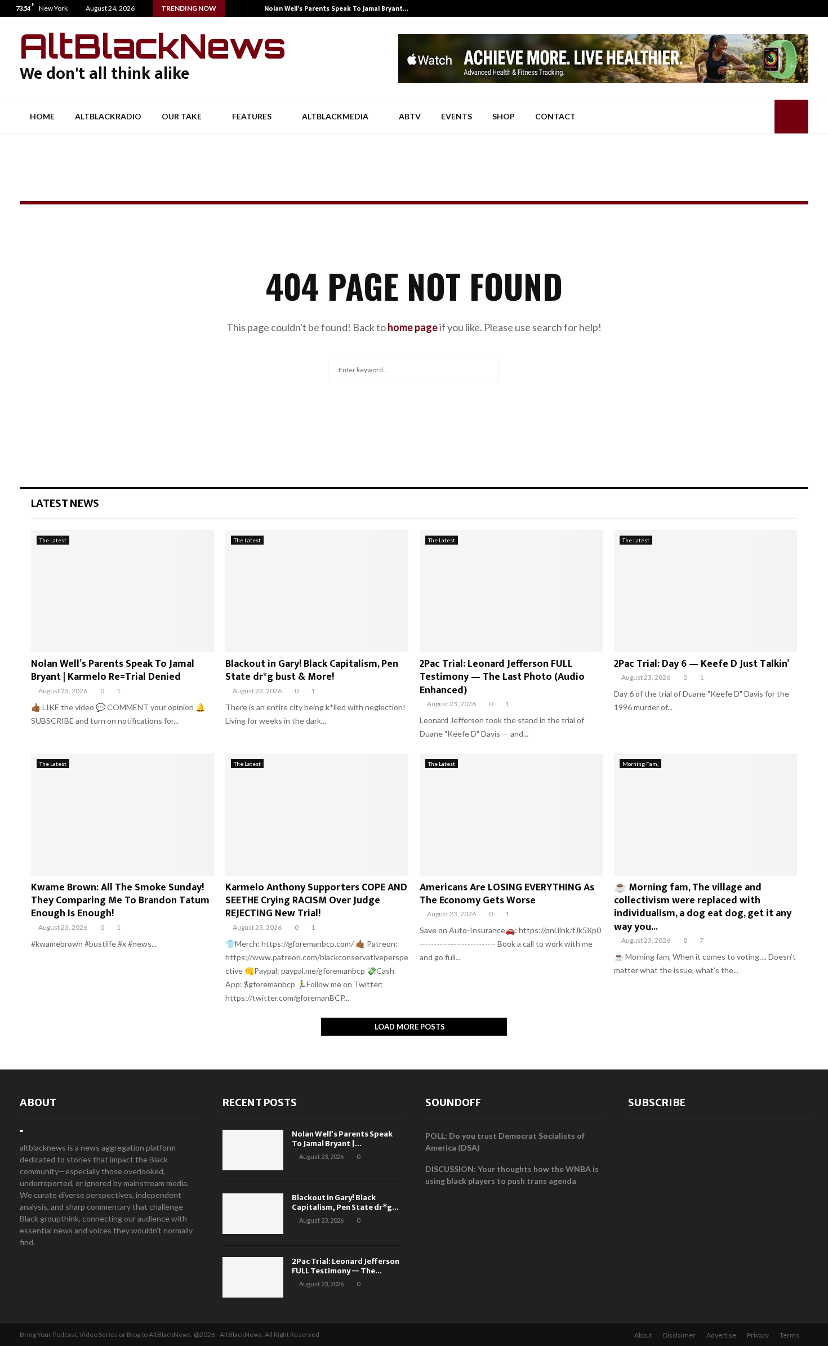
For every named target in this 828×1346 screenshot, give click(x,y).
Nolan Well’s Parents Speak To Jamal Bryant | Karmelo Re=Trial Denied (112, 670)
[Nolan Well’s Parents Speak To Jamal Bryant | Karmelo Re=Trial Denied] (122, 591)
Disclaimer (679, 1335)
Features (251, 116)
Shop (503, 116)
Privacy (758, 1335)
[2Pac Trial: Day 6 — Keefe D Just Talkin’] (705, 591)
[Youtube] (819, 8)
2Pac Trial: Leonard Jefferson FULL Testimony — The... (345, 1266)
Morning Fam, (640, 763)
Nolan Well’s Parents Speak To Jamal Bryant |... (342, 1138)
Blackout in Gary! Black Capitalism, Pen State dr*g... (345, 1202)
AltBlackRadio (108, 116)
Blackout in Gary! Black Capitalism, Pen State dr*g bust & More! (311, 670)
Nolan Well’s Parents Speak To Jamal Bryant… (336, 8)
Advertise (721, 1335)
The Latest (52, 540)
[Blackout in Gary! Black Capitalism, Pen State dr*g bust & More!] (316, 591)
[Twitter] (807, 8)
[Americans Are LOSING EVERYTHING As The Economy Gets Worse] (511, 815)
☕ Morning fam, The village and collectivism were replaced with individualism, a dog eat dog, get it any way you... (702, 907)
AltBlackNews (153, 46)
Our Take (182, 116)
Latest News (65, 503)
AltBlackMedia (335, 116)
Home (42, 116)
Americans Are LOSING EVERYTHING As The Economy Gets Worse (507, 894)
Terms (789, 1335)
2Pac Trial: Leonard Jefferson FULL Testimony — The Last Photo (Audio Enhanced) (502, 677)
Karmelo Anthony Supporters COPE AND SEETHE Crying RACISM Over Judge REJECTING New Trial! (316, 900)
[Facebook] (796, 8)
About (38, 1102)
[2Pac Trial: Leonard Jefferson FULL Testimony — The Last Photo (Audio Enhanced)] (511, 591)
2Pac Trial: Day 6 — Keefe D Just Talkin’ (701, 664)
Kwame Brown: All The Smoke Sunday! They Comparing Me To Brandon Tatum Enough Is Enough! (120, 900)
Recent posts (259, 1102)
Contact (555, 116)
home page (413, 327)
